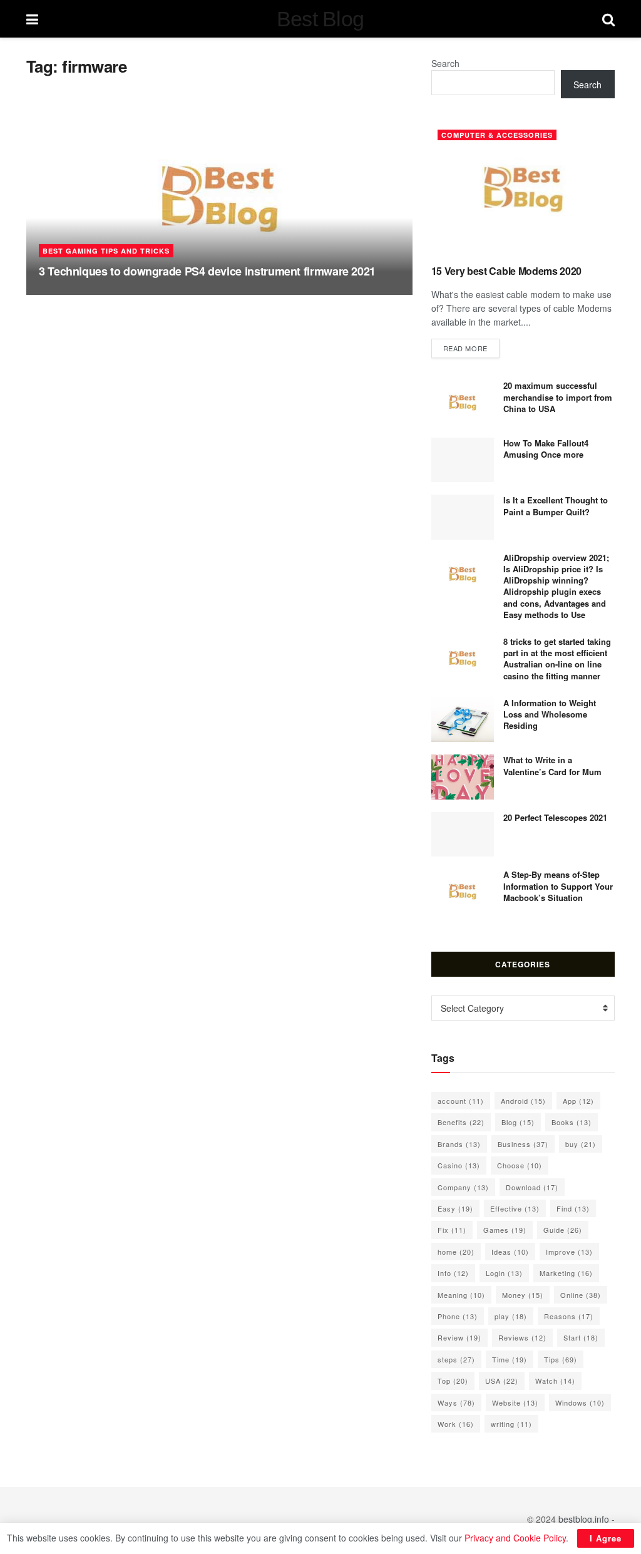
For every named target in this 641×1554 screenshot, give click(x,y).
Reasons (568, 1316)
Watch (555, 1381)
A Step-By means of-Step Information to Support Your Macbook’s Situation (558, 885)
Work (456, 1424)
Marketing (566, 1273)
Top (453, 1381)
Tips (560, 1359)
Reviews (522, 1337)
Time (509, 1359)
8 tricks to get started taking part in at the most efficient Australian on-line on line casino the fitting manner (557, 658)
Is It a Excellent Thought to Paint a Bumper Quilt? (555, 505)
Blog (518, 1122)
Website (515, 1402)
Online (580, 1295)
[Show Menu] (32, 19)
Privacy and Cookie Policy (515, 1537)
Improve (569, 1252)
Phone (458, 1316)
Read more (471, 347)
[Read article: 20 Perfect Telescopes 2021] (462, 834)
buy (580, 1144)
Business (523, 1144)
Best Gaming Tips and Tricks (106, 250)
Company (463, 1187)
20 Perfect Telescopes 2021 (555, 817)
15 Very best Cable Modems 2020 (506, 271)
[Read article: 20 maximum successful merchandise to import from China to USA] (462, 402)
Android (523, 1101)
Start (580, 1337)
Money (522, 1295)
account (461, 1101)
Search (445, 63)
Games (504, 1230)
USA (501, 1381)
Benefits (461, 1122)
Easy (455, 1208)
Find (573, 1208)
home (456, 1252)
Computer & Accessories (497, 135)
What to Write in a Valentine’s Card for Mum (552, 765)
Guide (562, 1230)
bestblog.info (583, 1519)
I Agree (606, 1538)
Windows (580, 1402)
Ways (456, 1402)
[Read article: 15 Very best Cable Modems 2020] (523, 189)
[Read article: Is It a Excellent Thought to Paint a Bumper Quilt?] (462, 517)
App (578, 1101)
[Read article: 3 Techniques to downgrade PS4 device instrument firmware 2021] (219, 198)
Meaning (461, 1295)
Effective (515, 1208)
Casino (459, 1165)
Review (459, 1337)
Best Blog (320, 18)
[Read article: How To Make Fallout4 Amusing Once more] (462, 460)
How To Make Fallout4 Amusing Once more (545, 448)
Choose (519, 1165)
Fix (452, 1230)
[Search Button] (608, 19)
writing (511, 1424)
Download (532, 1187)
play (511, 1316)
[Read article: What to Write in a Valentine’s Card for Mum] (462, 777)
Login (504, 1273)
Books (571, 1122)
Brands (459, 1144)
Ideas (510, 1252)
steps (456, 1359)
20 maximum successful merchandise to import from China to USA (557, 396)
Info (453, 1273)
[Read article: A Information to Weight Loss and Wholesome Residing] (462, 720)
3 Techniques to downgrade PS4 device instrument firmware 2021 (207, 271)
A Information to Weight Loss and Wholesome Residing (549, 714)
